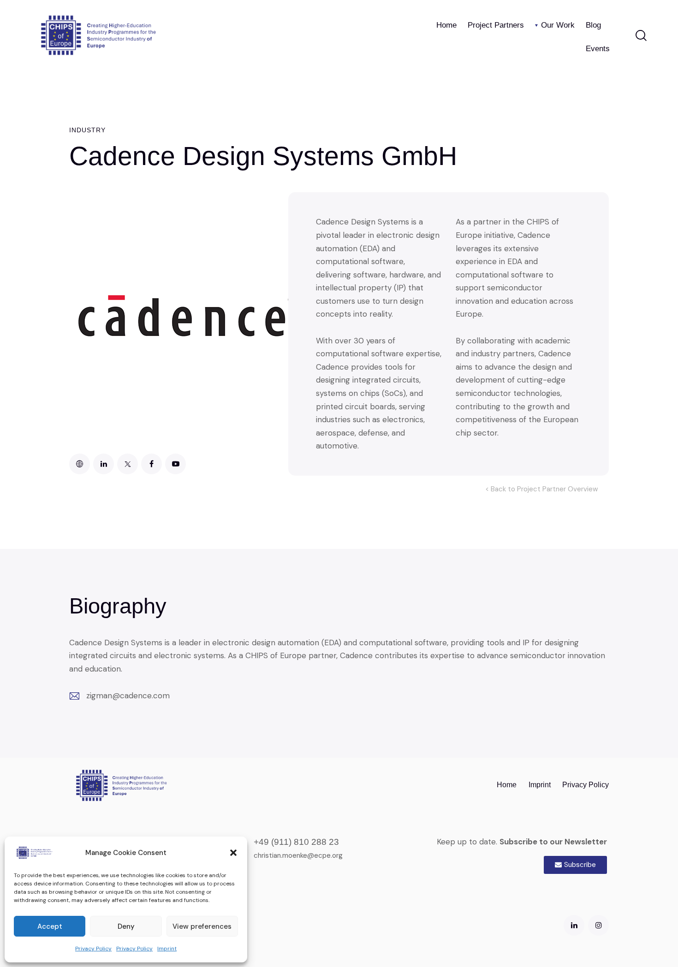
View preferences (202, 926)
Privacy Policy (93, 948)
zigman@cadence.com (128, 695)
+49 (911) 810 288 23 (296, 841)
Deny (126, 926)
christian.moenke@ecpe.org (298, 855)
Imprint (167, 948)
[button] (233, 852)
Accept (49, 926)
